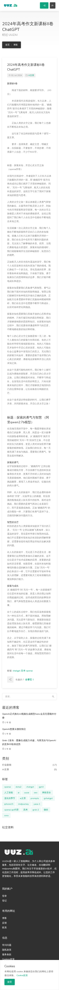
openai (29, 670)
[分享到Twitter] (29, 679)
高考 (23, 670)
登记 (4, 900)
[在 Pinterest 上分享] (42, 679)
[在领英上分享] (35, 679)
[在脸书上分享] (23, 679)
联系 (4, 927)
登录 (4, 896)
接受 (9, 982)
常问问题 (6, 945)
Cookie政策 (22, 975)
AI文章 (31, 75)
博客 (15, 44)
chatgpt (16, 670)
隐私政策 (6, 949)
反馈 (4, 922)
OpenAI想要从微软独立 (14, 729)
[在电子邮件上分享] (16, 679)
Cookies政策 (8, 959)
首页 (7, 44)
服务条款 (6, 954)
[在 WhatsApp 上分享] (16, 686)
